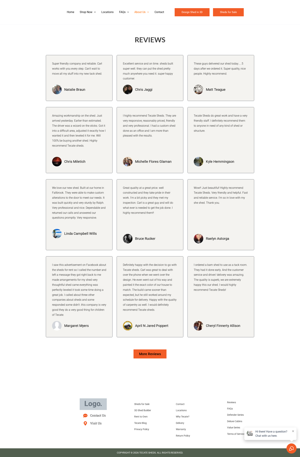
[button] (94, 12)
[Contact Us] (85, 415)
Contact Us (98, 415)
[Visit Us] (85, 423)
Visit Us (96, 423)
